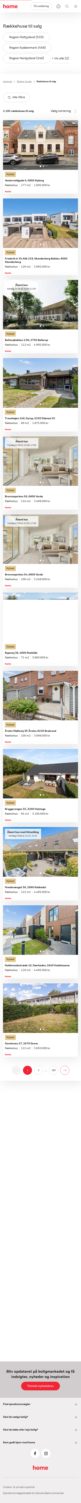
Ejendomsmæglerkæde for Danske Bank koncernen (33, 1493)
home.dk (7, 81)
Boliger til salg (24, 81)
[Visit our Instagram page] (45, 1453)
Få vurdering (41, 6)
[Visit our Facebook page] (35, 1453)
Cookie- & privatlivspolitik (19, 1487)
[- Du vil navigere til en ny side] (64, 1070)
